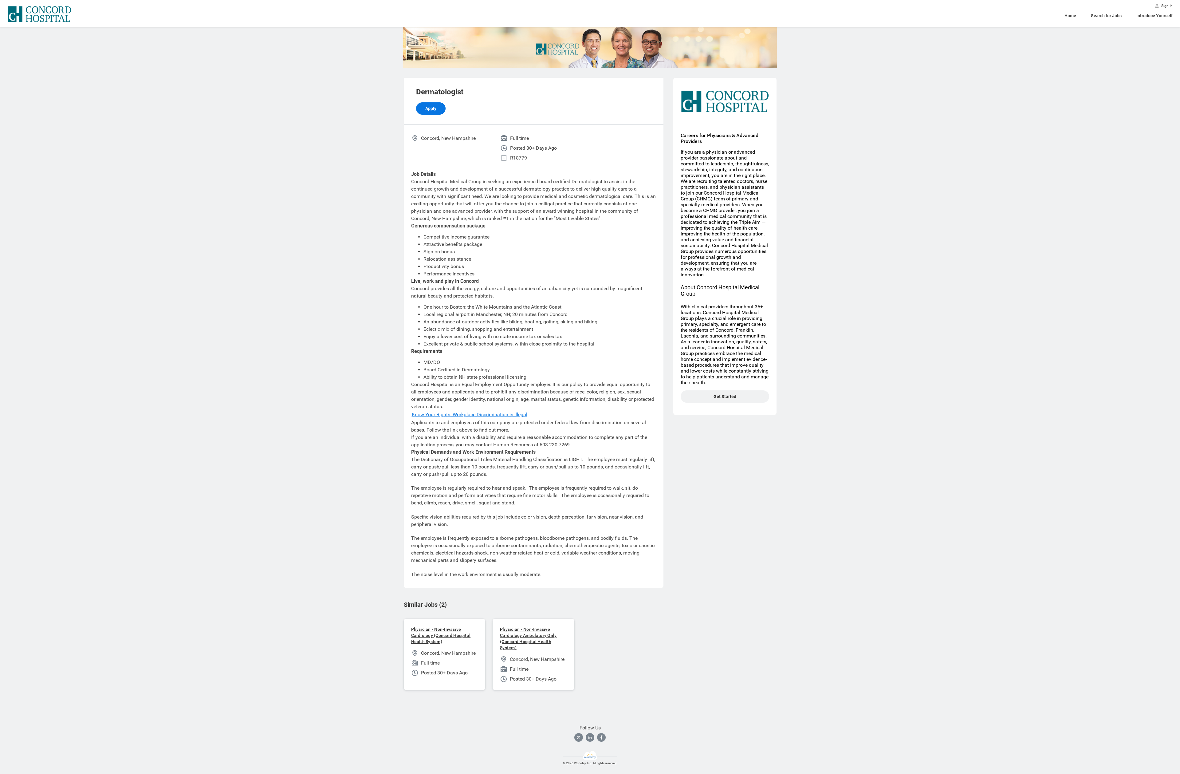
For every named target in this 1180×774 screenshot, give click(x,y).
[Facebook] (601, 737)
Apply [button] (430, 108)
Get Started (725, 396)
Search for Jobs (1106, 15)
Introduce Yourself (1154, 15)
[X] (578, 737)
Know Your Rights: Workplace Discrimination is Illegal (469, 414)
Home (1070, 15)
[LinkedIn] (590, 737)
